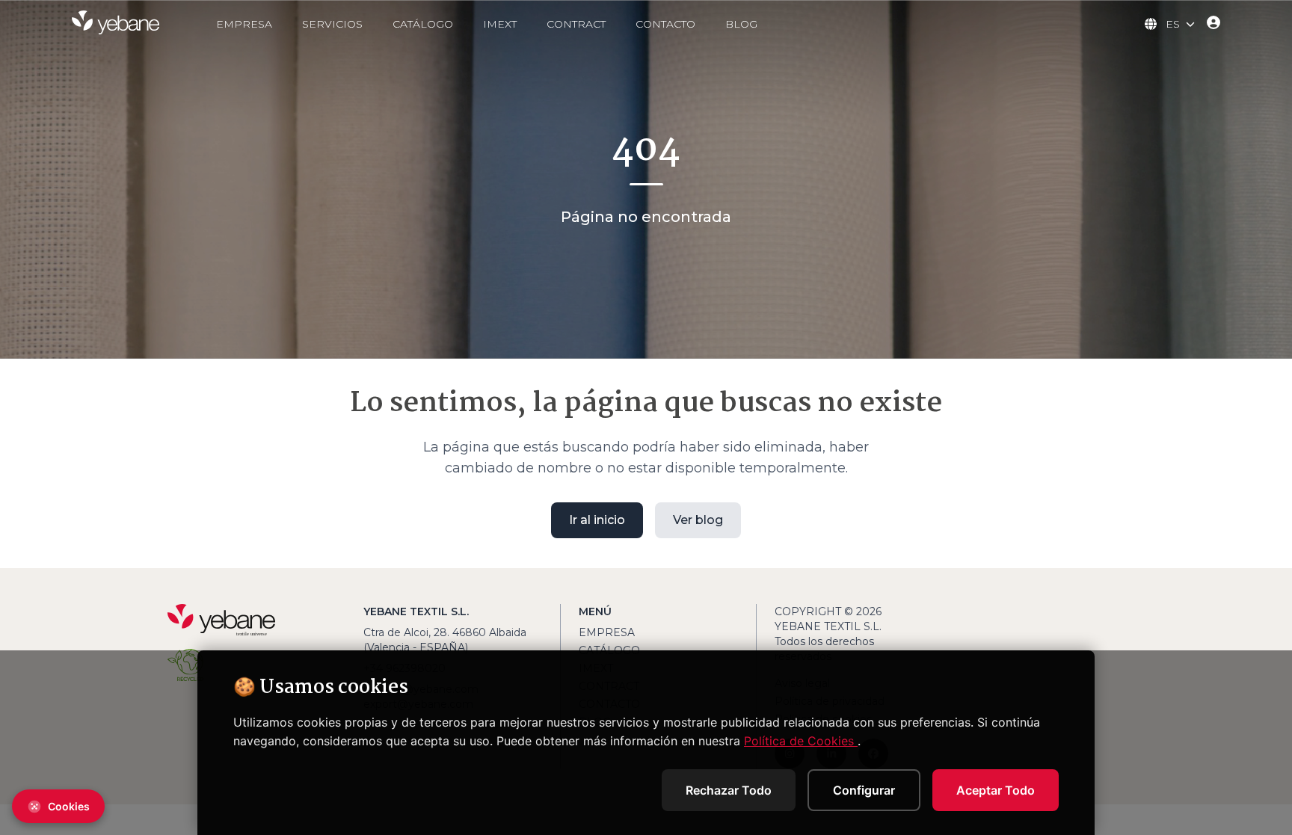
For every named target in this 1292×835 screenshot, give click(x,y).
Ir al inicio (597, 520)
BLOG (741, 24)
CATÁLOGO (423, 24)
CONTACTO (665, 24)
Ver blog (698, 520)
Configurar (864, 790)
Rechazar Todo (729, 790)
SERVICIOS (332, 24)
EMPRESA (244, 24)
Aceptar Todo (995, 790)
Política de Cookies (801, 740)
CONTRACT (576, 24)
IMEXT (500, 24)
